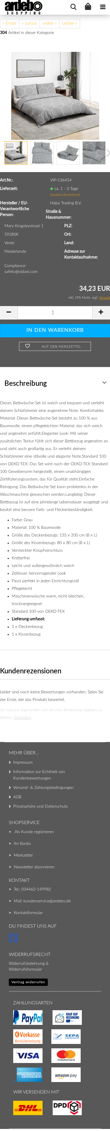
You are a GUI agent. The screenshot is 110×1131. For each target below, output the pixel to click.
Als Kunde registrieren (34, 832)
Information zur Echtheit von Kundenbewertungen (39, 775)
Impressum (23, 762)
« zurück (29, 23)
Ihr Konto (22, 844)
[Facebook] (14, 941)
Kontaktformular (28, 913)
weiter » (50, 23)
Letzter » (69, 23)
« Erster (9, 23)
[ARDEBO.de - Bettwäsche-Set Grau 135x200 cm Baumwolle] (55, 96)
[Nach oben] (16, 1114)
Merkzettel (23, 855)
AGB (17, 797)
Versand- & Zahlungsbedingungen (43, 788)
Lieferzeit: (9, 189)
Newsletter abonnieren (34, 867)
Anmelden (22, 718)
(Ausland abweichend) (65, 194)
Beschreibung (25, 383)
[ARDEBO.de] (21, 7)
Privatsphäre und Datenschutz (40, 806)
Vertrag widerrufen (28, 982)
